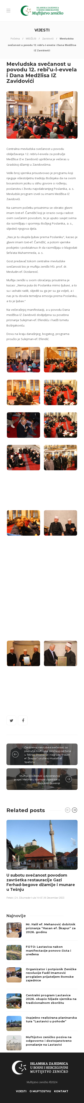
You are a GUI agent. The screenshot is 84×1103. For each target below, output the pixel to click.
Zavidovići (48, 38)
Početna (15, 38)
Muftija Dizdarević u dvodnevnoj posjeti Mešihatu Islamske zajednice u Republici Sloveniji (37, 779)
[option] (42, 859)
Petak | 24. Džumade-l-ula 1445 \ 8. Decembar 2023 (35, 897)
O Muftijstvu (40, 1091)
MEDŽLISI (31, 38)
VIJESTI (21, 1091)
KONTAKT (61, 1091)
